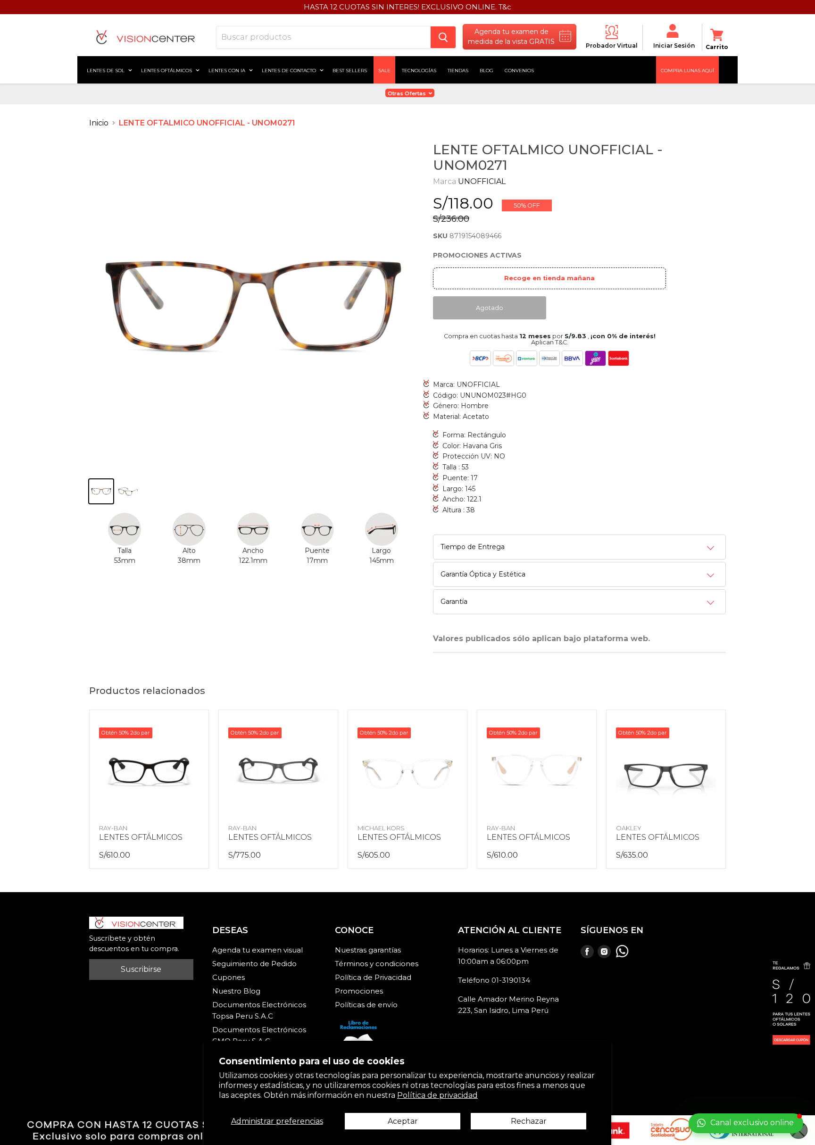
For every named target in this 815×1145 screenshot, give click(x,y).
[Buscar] (443, 37)
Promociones (359, 990)
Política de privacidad (437, 1095)
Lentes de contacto (289, 70)
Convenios (519, 70)
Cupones (228, 977)
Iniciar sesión (674, 45)
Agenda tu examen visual (257, 949)
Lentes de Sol (106, 70)
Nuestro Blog (236, 990)
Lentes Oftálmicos (167, 70)
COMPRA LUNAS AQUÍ (687, 70)
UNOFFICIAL (482, 181)
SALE (384, 70)
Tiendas (458, 70)
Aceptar (403, 1121)
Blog (486, 70)
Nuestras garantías (368, 949)
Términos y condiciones (376, 963)
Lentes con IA (227, 70)
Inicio (98, 122)
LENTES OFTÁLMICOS (141, 837)
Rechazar (529, 1121)
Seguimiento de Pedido (254, 963)
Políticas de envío (366, 1004)
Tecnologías (419, 70)
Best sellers (350, 70)
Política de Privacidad (373, 977)
